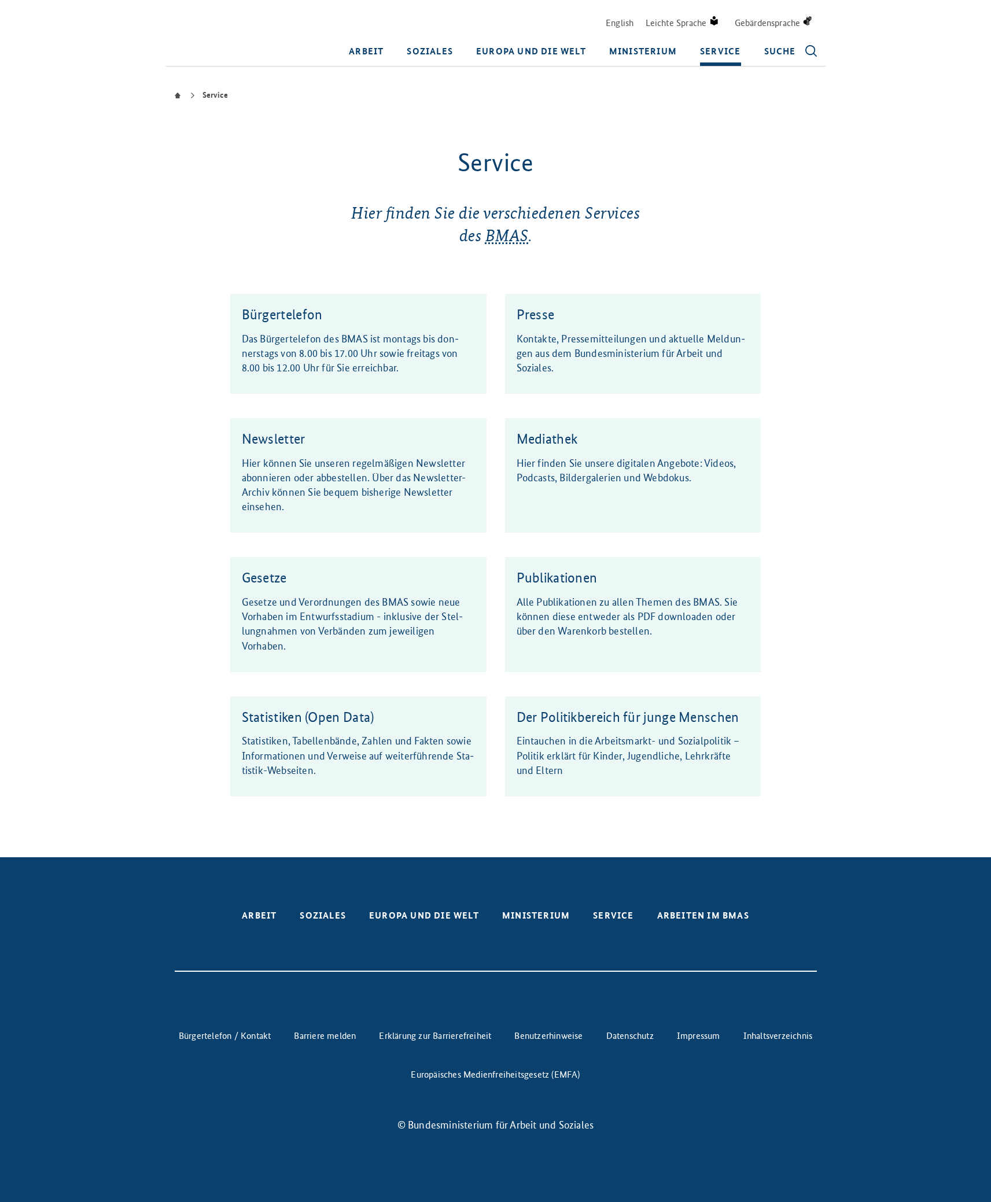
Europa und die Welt (531, 51)
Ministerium (643, 51)
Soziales (430, 51)
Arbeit (366, 51)
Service (720, 51)
